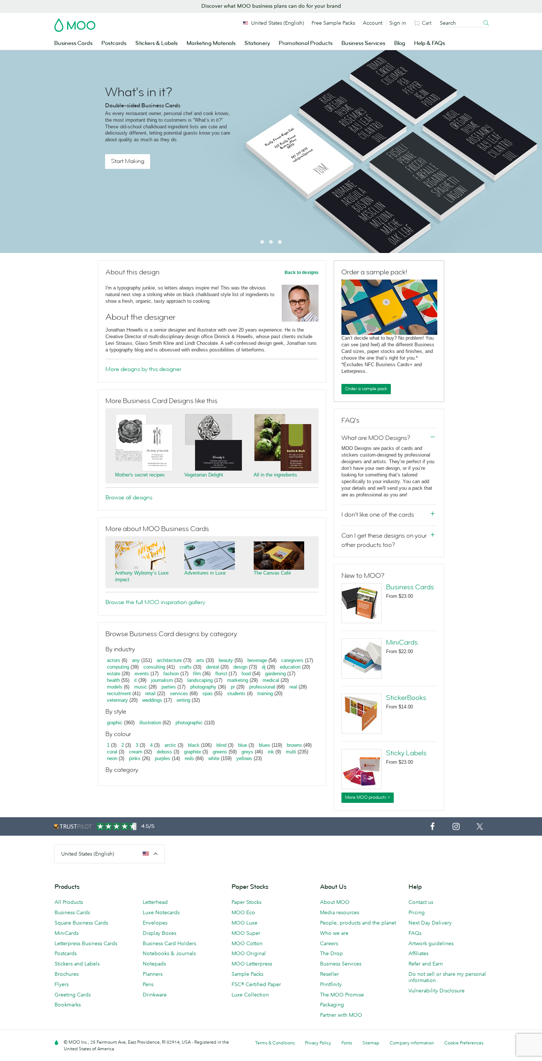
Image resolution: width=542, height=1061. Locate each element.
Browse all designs (128, 497)
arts (200, 660)
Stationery (257, 43)
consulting (154, 667)
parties (168, 687)
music (140, 687)
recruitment (119, 693)
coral (112, 752)
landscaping (200, 680)
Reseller (329, 974)
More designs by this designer (143, 369)
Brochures (67, 974)
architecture (169, 660)
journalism (162, 680)
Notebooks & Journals (169, 953)
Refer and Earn (426, 963)
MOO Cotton (247, 943)
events (142, 673)
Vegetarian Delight (203, 475)
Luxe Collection (250, 994)
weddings (152, 700)
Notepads (154, 963)
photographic (189, 722)
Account (372, 23)
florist (221, 673)
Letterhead (155, 902)
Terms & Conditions (275, 1043)
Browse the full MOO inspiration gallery (155, 602)
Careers (329, 943)
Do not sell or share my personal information (447, 977)
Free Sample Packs (333, 23)
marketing (237, 680)
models (114, 687)
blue (242, 745)
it (135, 680)
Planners (153, 974)
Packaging (332, 1004)
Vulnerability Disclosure (437, 990)
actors (113, 660)
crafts (186, 667)
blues (264, 745)
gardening (275, 673)
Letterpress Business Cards (86, 943)
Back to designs (302, 272)
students (236, 693)
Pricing (417, 912)
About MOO (335, 902)
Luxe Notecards (161, 912)
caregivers (292, 660)
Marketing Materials (211, 43)
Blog (399, 43)
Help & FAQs (429, 43)
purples (162, 758)
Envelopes (155, 922)
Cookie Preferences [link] (463, 1043)
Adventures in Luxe (205, 573)
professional (262, 687)
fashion (171, 673)
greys (247, 752)
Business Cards (73, 43)
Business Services (363, 43)
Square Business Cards (81, 922)
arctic (170, 745)
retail (150, 693)
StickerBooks (406, 697)
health (113, 680)
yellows (244, 758)
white (213, 758)
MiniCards (402, 642)
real (293, 687)
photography (203, 687)
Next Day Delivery (430, 922)
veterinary (117, 700)
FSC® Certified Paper (256, 984)
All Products (69, 902)
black (193, 745)
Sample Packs (247, 974)
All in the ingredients (275, 475)
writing (183, 700)
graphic (114, 722)
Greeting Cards (73, 994)
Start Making (127, 161)
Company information (412, 1043)
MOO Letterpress (252, 963)
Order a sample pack (366, 389)
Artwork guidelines (431, 943)
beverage (257, 660)
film (197, 673)
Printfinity (331, 984)
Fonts (346, 1043)
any (136, 660)
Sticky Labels (406, 753)
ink (271, 752)
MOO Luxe (244, 922)
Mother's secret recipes (140, 475)
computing (118, 667)
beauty (226, 660)
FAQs (415, 933)
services (179, 693)
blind (221, 745)
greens (220, 752)
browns (294, 745)
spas (207, 693)
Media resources (339, 912)
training (265, 693)
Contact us (421, 902)
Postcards (113, 43)
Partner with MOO (341, 1015)
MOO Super (246, 933)
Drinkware (155, 994)
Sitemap (370, 1043)
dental (212, 667)
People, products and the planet (358, 922)
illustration (150, 722)
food (246, 673)
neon (112, 758)
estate (113, 673)
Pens (148, 984)
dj (263, 667)
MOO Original (249, 953)
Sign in (397, 23)
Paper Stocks (246, 902)
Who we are (334, 933)
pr (233, 687)
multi (291, 752)
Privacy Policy (318, 1043)
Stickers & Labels (156, 43)
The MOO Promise (342, 994)
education (290, 667)
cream (135, 752)
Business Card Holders (169, 943)
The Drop (331, 953)
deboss (164, 752)
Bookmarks (68, 1004)
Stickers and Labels (77, 963)
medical (271, 680)
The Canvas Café (272, 573)
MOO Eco (243, 912)
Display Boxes (159, 933)
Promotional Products (306, 43)
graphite (192, 752)
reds (189, 758)
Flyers (62, 984)
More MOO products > (367, 797)
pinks (134, 758)
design (240, 667)
